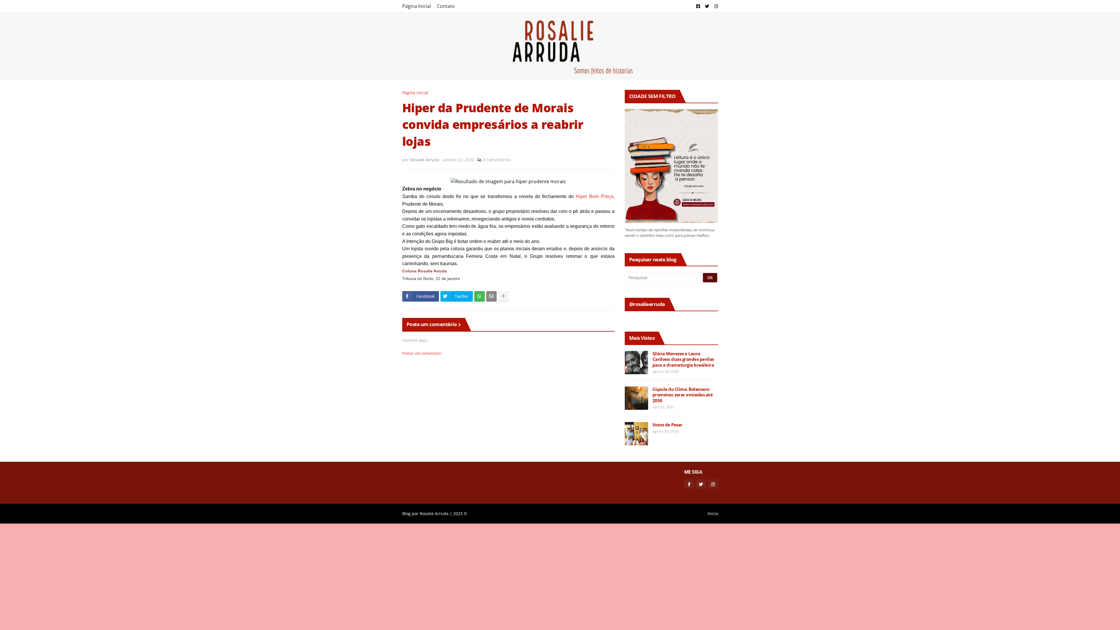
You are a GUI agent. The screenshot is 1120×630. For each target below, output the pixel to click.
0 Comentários (497, 159)
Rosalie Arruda (434, 513)
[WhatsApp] (479, 296)
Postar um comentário (421, 353)
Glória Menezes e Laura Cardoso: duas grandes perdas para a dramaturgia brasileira (683, 359)
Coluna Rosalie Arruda (424, 271)
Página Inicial (416, 6)
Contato (446, 6)
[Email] (491, 296)
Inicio (713, 513)
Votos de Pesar (667, 425)
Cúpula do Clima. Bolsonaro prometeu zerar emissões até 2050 (682, 394)
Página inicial (415, 92)
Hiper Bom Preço (594, 196)
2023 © (460, 513)
